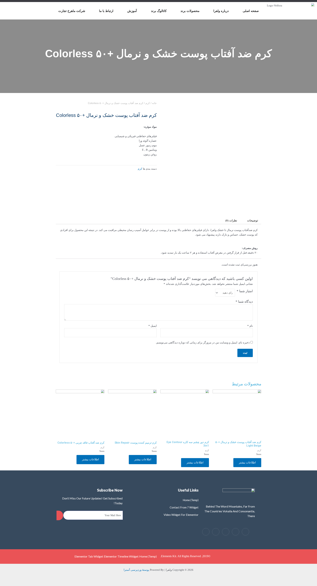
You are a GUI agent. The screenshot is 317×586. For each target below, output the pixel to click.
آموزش (132, 11)
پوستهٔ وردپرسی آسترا (136, 569)
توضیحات (252, 220)
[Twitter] (235, 531)
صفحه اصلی (251, 11)
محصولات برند (190, 11)
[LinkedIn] (225, 531)
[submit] (60, 515)
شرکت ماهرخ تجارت (71, 11)
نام (250, 325)
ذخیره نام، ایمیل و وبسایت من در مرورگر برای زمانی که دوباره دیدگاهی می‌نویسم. (203, 342)
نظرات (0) (231, 220)
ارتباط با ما (106, 11)
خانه (154, 103)
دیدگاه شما (244, 301)
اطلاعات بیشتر (247, 462)
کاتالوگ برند (159, 11)
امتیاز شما (245, 291)
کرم (147, 103)
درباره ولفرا (221, 11)
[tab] (252, 220)
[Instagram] (205, 531)
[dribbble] (215, 531)
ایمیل (152, 325)
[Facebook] (245, 531)
